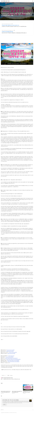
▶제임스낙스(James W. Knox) (5, 412)
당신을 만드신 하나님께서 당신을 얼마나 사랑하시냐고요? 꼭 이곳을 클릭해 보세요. (14, 26)
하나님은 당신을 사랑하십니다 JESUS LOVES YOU (10, 25)
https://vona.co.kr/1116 (13, 352)
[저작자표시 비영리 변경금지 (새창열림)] (11, 375)
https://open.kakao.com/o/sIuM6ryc (13, 361)
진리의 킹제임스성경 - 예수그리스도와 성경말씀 (6, 1)
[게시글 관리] (5, 375)
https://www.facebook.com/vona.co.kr (11, 358)
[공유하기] (4, 375)
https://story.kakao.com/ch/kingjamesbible (13, 359)
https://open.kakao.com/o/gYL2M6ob (13, 360)
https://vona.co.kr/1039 (11, 353)
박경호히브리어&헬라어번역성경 (7, 31)
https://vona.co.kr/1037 (10, 349)
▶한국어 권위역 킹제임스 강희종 (5, 414)
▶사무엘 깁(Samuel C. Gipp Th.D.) (5, 411)
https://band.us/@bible (9, 356)
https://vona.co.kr (11, 355)
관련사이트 (2, 409)
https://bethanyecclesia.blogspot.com (7, 30)
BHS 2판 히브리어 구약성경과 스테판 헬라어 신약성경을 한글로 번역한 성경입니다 (14, 32)
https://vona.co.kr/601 (10, 351)
